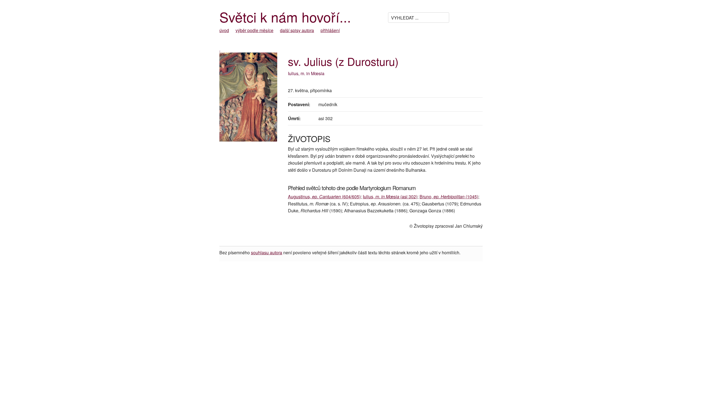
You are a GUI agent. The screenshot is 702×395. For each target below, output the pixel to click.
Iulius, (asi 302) (390, 196)
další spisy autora (297, 30)
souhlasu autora (266, 252)
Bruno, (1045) (449, 196)
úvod (224, 30)
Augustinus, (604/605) (324, 196)
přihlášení (330, 30)
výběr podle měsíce (254, 30)
